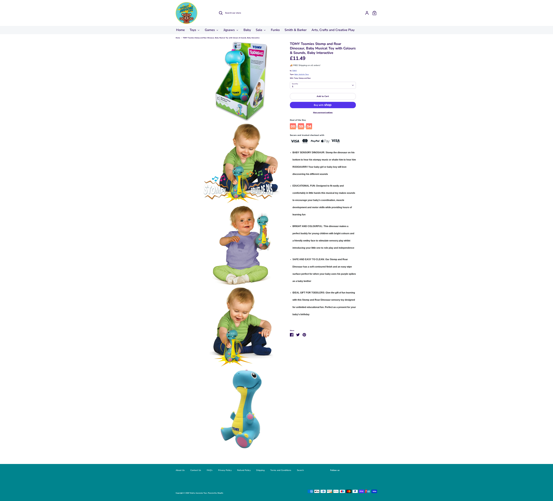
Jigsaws (230, 30)
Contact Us (195, 470)
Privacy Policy (225, 470)
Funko (275, 30)
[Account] (367, 12)
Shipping (260, 470)
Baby (247, 30)
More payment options (323, 112)
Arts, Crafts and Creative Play (333, 30)
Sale (259, 30)
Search (300, 470)
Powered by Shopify (215, 493)
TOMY (294, 71)
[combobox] (323, 85)
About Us (180, 470)
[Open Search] (221, 13)
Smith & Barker (296, 30)
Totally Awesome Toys (198, 493)
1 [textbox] (292, 86)
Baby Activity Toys (302, 74)
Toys (193, 30)
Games (210, 30)
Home (180, 30)
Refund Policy (244, 470)
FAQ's (210, 470)
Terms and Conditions (280, 470)
